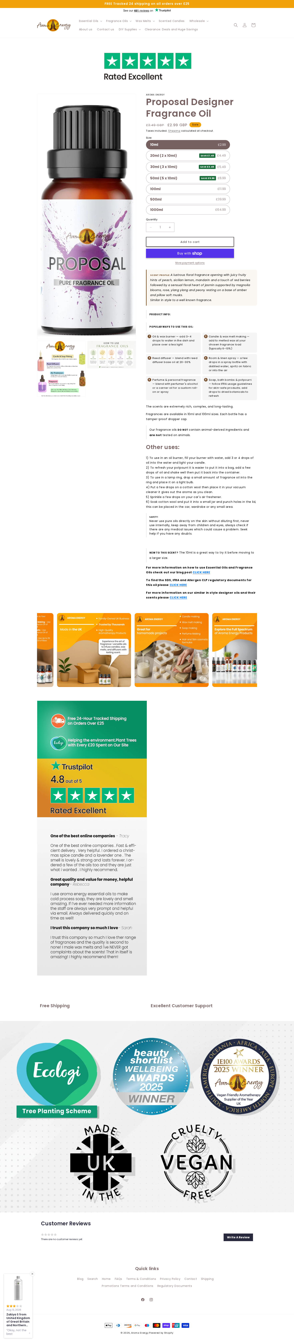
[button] (90, 21)
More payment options (190, 263)
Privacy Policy (170, 1279)
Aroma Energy (139, 1332)
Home (106, 1279)
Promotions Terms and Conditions (127, 1286)
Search (92, 1279)
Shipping (174, 130)
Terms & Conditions (141, 1279)
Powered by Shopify (161, 1332)
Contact (190, 1279)
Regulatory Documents (174, 1286)
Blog (80, 1279)
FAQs (118, 1279)
